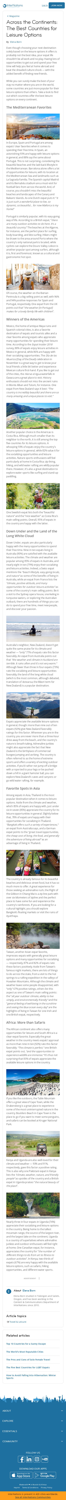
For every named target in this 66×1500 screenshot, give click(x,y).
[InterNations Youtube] (44, 1459)
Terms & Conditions (30, 1487)
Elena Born (16, 41)
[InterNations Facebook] (21, 1459)
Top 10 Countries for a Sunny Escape (26, 1343)
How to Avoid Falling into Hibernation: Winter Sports (31, 1376)
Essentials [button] (9, 1431)
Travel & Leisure (17, 1321)
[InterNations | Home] (12, 6)
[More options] (39, 1278)
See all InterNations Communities (33, 1497)
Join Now (56, 5)
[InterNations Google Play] (45, 1475)
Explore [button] (8, 1420)
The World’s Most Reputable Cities (24, 1351)
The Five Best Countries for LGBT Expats (28, 1367)
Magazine (14, 16)
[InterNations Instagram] (37, 1459)
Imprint (17, 1487)
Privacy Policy (46, 1487)
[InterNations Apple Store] (21, 1475)
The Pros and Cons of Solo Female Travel (28, 1359)
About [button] (6, 1410)
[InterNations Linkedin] (29, 1459)
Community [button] (10, 1441)
